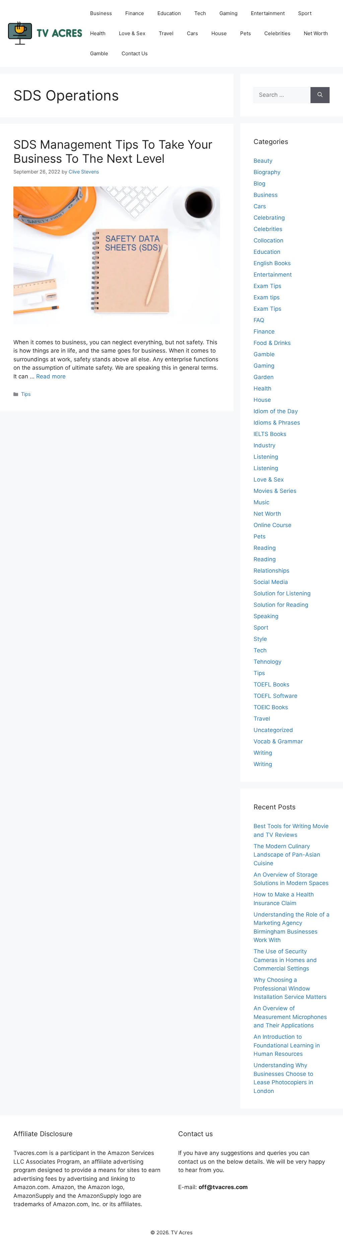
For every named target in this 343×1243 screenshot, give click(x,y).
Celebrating (269, 217)
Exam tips (267, 297)
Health (98, 33)
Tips (26, 394)
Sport (305, 13)
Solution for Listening (282, 593)
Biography (267, 172)
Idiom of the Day (276, 411)
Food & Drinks (272, 343)
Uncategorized (273, 730)
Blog (259, 183)
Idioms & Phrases (277, 422)
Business (101, 13)
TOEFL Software (275, 695)
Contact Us (135, 53)
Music (261, 502)
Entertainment (268, 13)
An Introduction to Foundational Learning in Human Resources (287, 1045)
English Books (272, 263)
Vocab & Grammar (278, 741)
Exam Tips (267, 286)
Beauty (263, 160)
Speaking (266, 616)
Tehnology (267, 661)
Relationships (271, 570)
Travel (166, 33)
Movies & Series (275, 491)
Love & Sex (132, 33)
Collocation (268, 240)
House (219, 33)
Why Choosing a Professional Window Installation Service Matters (290, 988)
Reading (265, 547)
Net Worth (316, 33)
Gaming (228, 13)
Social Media (271, 582)
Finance (134, 13)
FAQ (259, 320)
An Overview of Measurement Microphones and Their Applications (290, 1017)
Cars (192, 33)
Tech (200, 13)
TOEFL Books (271, 684)
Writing (263, 752)
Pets (245, 33)
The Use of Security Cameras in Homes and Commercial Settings (285, 960)
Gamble (99, 53)
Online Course (272, 525)
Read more (51, 376)
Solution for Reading (281, 604)
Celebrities (277, 33)
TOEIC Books (271, 707)
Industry (264, 445)
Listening (266, 456)
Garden (264, 377)
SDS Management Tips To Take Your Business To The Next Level (112, 151)
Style (260, 639)
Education (169, 13)
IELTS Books (270, 434)
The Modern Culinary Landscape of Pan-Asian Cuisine (287, 855)
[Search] (320, 95)
